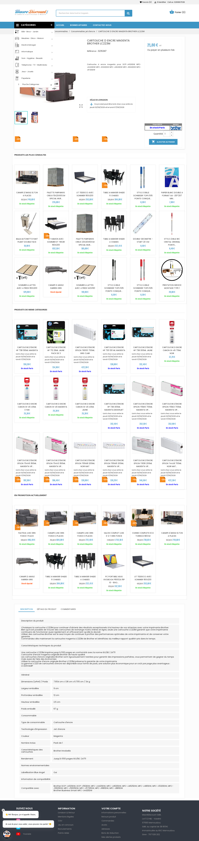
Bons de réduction (110, 833)
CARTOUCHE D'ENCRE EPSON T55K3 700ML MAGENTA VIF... (172, 406)
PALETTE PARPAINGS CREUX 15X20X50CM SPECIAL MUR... (56, 195)
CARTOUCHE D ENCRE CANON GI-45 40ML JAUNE (85, 406)
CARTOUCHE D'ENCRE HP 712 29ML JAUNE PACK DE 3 (56, 350)
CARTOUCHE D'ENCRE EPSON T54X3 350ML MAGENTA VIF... (56, 463)
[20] (176, 127)
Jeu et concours (65, 824)
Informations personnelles (114, 812)
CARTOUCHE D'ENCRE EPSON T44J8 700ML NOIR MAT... (172, 463)
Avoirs (104, 824)
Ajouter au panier (163, 141)
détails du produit (46, 609)
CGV (60, 820)
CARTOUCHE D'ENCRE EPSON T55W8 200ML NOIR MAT (85, 463)
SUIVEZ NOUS (24, 808)
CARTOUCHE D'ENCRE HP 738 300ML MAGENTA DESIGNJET (114, 406)
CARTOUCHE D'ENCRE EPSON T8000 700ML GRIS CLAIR (85, 350)
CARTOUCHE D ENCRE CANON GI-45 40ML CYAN (27, 406)
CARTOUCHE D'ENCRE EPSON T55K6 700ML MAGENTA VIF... (143, 406)
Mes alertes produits (111, 837)
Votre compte (111, 808)
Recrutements (65, 829)
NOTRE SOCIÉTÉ (151, 810)
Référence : (92, 51)
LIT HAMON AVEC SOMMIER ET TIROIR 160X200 (56, 242)
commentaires (68, 609)
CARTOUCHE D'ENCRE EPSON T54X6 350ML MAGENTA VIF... (27, 463)
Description (26, 609)
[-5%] (114, 177)
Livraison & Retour (66, 812)
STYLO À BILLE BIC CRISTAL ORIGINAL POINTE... (172, 242)
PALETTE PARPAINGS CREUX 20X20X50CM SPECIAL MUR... (85, 242)
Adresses (106, 829)
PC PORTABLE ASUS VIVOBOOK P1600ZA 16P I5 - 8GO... (114, 579)
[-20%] (27, 177)
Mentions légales (66, 816)
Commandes (108, 820)
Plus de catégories (30, 84)
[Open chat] (7, 834)
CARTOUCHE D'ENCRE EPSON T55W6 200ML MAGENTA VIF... (114, 463)
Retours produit (109, 816)
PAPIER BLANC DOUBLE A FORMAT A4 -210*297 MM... (172, 195)
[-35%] (56, 270)
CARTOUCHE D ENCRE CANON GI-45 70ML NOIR (172, 350)
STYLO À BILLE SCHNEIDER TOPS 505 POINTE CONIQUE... (143, 195)
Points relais (63, 833)
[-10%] (114, 561)
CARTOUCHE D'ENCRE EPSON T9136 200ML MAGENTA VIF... (143, 463)
